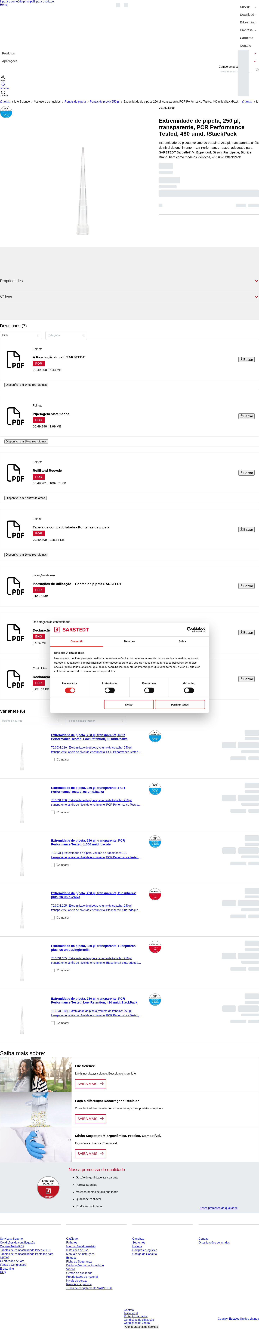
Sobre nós (138, 1242)
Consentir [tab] (76, 641)
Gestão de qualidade (79, 1273)
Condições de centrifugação (17, 1242)
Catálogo (72, 1238)
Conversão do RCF (12, 1246)
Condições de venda (137, 1322)
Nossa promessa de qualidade (218, 1207)
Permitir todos (180, 704)
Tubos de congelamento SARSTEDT (89, 1288)
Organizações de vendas (214, 1242)
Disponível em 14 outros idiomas (26, 384)
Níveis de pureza (76, 1280)
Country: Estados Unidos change (238, 1318)
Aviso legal (131, 1313)
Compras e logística (144, 1250)
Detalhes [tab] (129, 641)
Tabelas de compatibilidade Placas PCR (25, 1250)
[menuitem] (248, 7)
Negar (129, 704)
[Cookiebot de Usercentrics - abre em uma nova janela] (189, 629)
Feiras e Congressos (13, 1264)
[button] (3, 78)
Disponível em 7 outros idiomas (25, 498)
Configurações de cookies (141, 1326)
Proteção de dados (135, 1316)
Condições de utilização (139, 1319)
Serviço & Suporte (11, 1238)
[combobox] (237, 71)
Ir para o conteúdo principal (17, 1)
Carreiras (138, 1238)
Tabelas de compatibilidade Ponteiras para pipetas (26, 1255)
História (137, 1246)
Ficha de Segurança (79, 1261)
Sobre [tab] (182, 641)
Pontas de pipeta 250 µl (104, 101)
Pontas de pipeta (75, 101)
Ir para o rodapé (44, 1)
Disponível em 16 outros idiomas (26, 441)
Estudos (71, 1257)
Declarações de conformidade (85, 1265)
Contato (203, 1238)
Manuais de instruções (80, 1253)
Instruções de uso (77, 1250)
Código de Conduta (144, 1253)
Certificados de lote (12, 1261)
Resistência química (79, 1284)
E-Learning (7, 1268)
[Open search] (257, 70)
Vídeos (70, 1269)
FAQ (3, 1272)
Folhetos (71, 1242)
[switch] (110, 690)
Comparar (63, 759)
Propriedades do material (82, 1276)
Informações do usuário (80, 1246)
